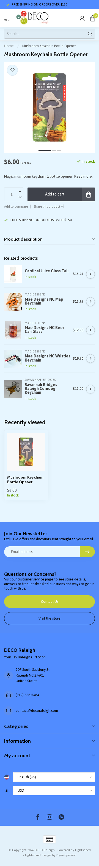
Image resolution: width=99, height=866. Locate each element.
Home (9, 46)
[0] (92, 18)
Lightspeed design (38, 855)
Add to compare (16, 206)
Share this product (47, 206)
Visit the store (49, 618)
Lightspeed (83, 850)
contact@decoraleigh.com (37, 710)
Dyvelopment (66, 855)
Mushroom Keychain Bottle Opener (49, 46)
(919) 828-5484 (27, 695)
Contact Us (49, 601)
